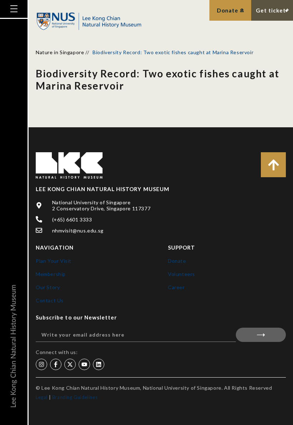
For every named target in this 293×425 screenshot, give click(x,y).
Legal (42, 397)
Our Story (48, 287)
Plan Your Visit (53, 261)
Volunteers (181, 274)
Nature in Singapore (60, 52)
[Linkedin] (98, 364)
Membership (51, 274)
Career (176, 287)
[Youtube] (84, 364)
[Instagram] (41, 364)
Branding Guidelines (75, 397)
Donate (177, 261)
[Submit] (261, 335)
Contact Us (50, 300)
